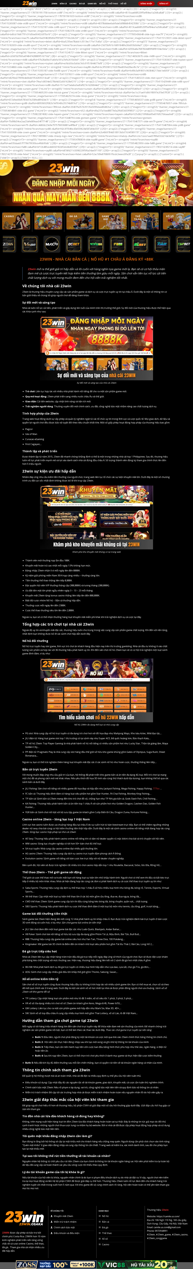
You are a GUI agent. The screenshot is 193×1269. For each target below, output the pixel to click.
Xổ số (123, 3)
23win (54, 3)
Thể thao (113, 3)
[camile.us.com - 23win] (34, 3)
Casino (73, 3)
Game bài (92, 3)
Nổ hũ (102, 3)
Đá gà (82, 3)
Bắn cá (63, 3)
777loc (156, 788)
